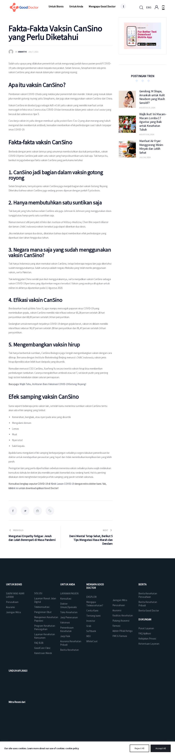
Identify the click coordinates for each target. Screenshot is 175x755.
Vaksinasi (65, 622)
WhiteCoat (92, 641)
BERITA (142, 584)
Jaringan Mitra (13, 612)
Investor (90, 620)
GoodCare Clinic (42, 648)
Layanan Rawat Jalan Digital (45, 600)
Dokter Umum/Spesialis (68, 605)
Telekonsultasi (42, 607)
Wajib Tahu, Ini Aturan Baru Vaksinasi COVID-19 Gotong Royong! (53, 384)
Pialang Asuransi (120, 620)
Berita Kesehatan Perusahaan (147, 595)
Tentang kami (93, 615)
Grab (88, 626)
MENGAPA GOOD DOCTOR (95, 586)
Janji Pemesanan (69, 617)
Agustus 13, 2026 (147, 107)
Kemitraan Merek (43, 653)
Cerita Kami (92, 610)
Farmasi (116, 625)
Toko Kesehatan (68, 612)
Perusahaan (12, 602)
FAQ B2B (38, 642)
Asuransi (10, 607)
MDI (88, 636)
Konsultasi (65, 598)
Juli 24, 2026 (145, 157)
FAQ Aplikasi (144, 633)
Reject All (139, 748)
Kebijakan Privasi (147, 638)
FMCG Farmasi (119, 636)
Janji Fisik (65, 636)
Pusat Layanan (146, 628)
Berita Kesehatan (69, 649)
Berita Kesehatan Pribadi (147, 603)
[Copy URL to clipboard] (50, 511)
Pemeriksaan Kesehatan (67, 629)
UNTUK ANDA (67, 584)
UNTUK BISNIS (14, 584)
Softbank (91, 631)
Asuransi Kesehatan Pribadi (70, 643)
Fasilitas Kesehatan (122, 615)
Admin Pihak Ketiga (122, 630)
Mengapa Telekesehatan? (94, 603)
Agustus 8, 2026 (146, 134)
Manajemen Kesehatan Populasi (46, 619)
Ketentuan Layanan (148, 643)
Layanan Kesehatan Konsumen (44, 636)
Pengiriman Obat (43, 612)
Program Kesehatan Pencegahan (44, 627)
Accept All (161, 748)
